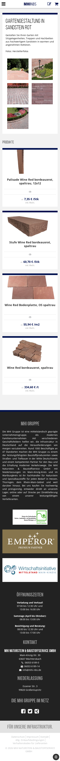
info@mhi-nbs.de (32, 669)
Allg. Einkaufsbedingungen (30, 740)
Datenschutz (18, 736)
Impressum (33, 736)
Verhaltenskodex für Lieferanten (30, 743)
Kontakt (44, 736)
